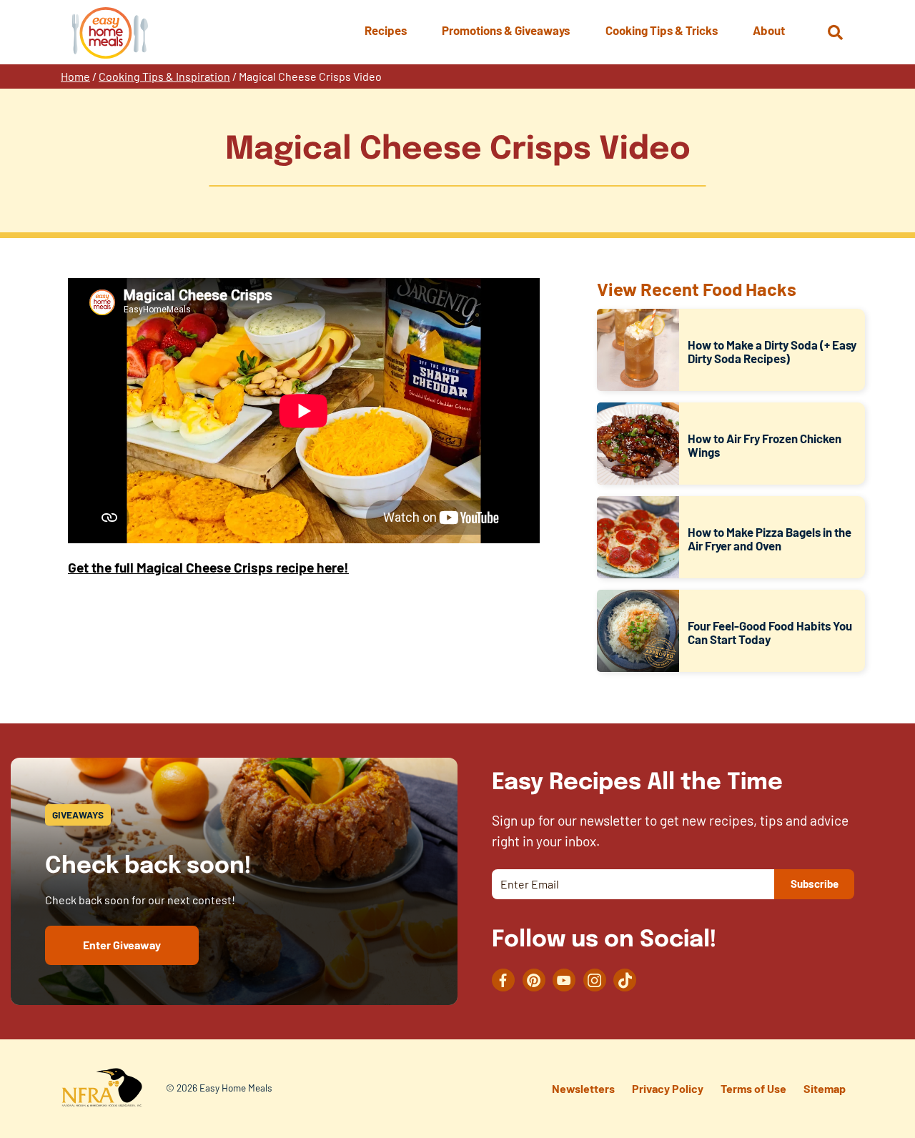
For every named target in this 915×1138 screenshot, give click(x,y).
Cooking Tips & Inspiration (164, 76)
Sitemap (824, 1088)
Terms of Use (753, 1088)
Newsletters (583, 1088)
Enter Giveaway (122, 944)
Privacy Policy (667, 1088)
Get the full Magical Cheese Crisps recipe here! (208, 567)
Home (75, 76)
